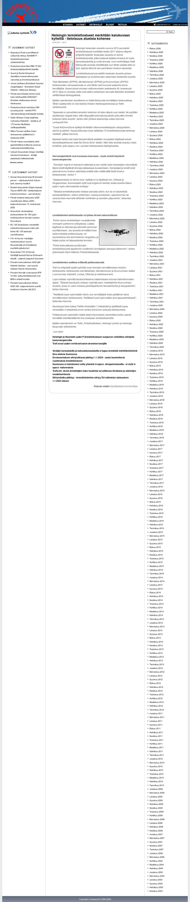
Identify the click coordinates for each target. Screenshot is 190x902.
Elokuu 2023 (155, 184)
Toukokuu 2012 (156, 694)
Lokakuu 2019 (156, 358)
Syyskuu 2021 (156, 271)
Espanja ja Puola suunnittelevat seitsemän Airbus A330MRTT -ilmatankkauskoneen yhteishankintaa (24, 57)
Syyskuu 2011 (156, 724)
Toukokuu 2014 (156, 603)
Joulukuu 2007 (156, 834)
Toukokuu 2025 (156, 104)
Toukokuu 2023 (156, 195)
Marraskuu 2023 (157, 172)
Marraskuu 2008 (157, 819)
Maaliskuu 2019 (157, 384)
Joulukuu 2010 (156, 758)
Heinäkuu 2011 (156, 732)
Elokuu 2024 (155, 138)
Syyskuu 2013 (156, 633)
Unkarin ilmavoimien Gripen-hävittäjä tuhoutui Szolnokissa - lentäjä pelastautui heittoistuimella (27, 155)
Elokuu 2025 (155, 93)
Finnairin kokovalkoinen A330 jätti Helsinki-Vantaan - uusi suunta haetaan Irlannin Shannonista (25, 265)
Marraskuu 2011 (157, 717)
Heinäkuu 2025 (156, 97)
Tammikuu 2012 (157, 709)
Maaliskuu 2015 (157, 565)
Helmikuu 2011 (156, 751)
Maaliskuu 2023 (157, 203)
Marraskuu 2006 (157, 856)
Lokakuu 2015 (156, 539)
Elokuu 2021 (155, 274)
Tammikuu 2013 (157, 664)
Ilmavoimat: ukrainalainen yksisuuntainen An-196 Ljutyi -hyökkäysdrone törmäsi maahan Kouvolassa (25, 216)
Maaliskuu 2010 (157, 777)
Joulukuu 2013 (156, 622)
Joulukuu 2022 (156, 214)
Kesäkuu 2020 (156, 327)
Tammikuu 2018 (157, 437)
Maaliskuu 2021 (157, 293)
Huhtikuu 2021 (156, 290)
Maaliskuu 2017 (157, 475)
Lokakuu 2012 (156, 675)
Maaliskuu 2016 (157, 520)
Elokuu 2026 (155, 48)
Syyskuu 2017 (156, 452)
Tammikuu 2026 (157, 74)
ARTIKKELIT (95, 24)
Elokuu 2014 (155, 592)
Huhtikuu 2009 (156, 815)
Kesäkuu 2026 (156, 55)
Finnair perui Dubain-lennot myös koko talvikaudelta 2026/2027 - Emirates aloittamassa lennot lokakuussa (25, 98)
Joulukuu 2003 (156, 872)
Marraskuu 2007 (157, 837)
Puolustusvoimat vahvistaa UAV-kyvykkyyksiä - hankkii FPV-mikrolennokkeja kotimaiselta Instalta (27, 110)
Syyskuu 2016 (156, 498)
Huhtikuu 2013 (156, 652)
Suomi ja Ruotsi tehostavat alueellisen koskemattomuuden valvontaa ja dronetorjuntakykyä (25, 76)
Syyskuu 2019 (156, 361)
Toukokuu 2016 (156, 513)
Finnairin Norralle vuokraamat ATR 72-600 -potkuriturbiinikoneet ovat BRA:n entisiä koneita (25, 275)
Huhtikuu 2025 (156, 108)
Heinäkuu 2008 (156, 826)
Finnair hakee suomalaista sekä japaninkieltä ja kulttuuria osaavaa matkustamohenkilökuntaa (26, 144)
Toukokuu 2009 (156, 811)
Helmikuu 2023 (156, 206)
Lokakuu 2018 (156, 403)
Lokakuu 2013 (156, 630)
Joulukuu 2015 (156, 532)
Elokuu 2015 (155, 547)
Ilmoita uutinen (16, 162)
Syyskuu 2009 (156, 800)
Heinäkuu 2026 (156, 52)
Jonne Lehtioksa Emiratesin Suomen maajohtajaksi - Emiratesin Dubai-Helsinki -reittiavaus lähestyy (27, 86)
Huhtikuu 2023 (156, 199)
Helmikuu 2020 (156, 342)
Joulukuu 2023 (156, 169)
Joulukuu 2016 (156, 486)
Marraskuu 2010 (157, 762)
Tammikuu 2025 (157, 120)
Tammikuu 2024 (157, 165)
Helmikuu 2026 (156, 70)
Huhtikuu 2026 (156, 63)
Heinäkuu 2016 (156, 505)
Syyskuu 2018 (156, 407)
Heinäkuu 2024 (156, 142)
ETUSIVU (68, 24)
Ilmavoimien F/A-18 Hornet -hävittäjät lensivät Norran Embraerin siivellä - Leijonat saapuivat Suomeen (26, 255)
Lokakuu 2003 (156, 879)
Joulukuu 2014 (156, 577)
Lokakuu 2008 (156, 822)
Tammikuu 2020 (157, 346)
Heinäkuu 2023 (156, 187)
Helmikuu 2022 (156, 252)
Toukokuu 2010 (156, 773)
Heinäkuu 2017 (156, 460)
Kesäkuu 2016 (156, 509)
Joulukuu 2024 (156, 123)
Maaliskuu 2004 (157, 864)
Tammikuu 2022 (157, 256)
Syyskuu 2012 (156, 679)
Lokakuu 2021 (156, 267)
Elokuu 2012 (155, 683)
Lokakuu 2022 (156, 221)
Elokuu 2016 (155, 501)
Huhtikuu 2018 (156, 426)
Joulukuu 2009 (156, 788)
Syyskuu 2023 (156, 180)
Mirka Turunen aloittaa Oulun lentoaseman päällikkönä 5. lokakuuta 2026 (23, 134)
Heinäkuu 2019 (156, 369)
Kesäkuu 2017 (156, 463)
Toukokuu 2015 (156, 558)
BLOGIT (110, 24)
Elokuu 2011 (155, 728)
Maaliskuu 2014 (157, 611)
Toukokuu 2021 (156, 286)
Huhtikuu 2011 (156, 743)
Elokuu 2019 (155, 365)
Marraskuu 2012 (157, 671)
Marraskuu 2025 (157, 82)
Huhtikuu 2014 (156, 607)
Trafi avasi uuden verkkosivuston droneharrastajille (80, 343)
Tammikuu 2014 (157, 618)
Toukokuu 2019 (156, 377)
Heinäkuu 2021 (156, 278)
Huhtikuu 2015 (156, 562)
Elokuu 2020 (155, 320)
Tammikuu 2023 (157, 210)
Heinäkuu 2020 (156, 324)
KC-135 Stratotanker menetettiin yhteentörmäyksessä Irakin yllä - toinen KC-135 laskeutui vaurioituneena (25, 229)
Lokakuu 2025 (156, 86)
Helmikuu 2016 (156, 524)
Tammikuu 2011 (157, 754)
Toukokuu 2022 (156, 240)
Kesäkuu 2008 (156, 830)
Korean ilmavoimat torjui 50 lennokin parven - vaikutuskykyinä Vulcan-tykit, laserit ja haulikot (26, 180)
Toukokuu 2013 (156, 649)
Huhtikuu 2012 (156, 698)
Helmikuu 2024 (156, 161)
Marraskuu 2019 (157, 354)
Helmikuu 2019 (156, 388)
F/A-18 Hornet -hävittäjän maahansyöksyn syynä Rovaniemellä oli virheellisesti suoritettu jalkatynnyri (23, 243)
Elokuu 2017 (155, 456)
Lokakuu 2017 (156, 448)
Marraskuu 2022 (157, 218)
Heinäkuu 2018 (156, 414)
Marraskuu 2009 (157, 792)
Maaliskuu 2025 (157, 112)
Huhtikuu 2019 (156, 380)
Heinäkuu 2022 (156, 233)
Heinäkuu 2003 (156, 887)
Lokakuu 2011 (156, 720)
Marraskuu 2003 (157, 875)
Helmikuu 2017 (156, 479)
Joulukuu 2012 (156, 667)
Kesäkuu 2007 (156, 845)
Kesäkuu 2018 (156, 418)
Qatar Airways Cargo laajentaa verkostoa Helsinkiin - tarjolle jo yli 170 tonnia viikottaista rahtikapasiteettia (26, 122)
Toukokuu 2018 (156, 422)
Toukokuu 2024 (156, 150)
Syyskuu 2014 (156, 588)
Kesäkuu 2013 (156, 645)
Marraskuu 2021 (157, 263)
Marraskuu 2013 (157, 626)
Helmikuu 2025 (156, 116)
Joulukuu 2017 (156, 441)
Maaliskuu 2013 (157, 656)
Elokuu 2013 (155, 637)
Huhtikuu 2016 (156, 516)
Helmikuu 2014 (156, 615)
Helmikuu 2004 (156, 868)
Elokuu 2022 (155, 229)
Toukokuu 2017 (156, 467)
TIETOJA (122, 24)
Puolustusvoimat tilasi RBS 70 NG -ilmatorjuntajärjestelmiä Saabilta (26, 67)
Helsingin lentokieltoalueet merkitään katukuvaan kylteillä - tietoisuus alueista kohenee (91, 37)
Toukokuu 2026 (156, 59)
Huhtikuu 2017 (156, 471)
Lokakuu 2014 (156, 584)
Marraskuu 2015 (157, 535)
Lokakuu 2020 (156, 312)
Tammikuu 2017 (157, 482)
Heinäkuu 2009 (156, 803)
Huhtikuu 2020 (156, 335)
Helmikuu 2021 (156, 297)
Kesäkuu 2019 (156, 373)
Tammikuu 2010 (157, 785)
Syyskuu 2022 (156, 225)
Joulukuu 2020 (156, 305)
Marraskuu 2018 (157, 399)
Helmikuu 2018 (156, 433)
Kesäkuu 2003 (156, 890)
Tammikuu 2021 (157, 301)
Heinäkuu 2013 (156, 641)
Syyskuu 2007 (156, 841)
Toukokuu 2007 (156, 849)
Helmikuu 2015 (156, 569)
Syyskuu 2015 (156, 543)
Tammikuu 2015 (157, 573)
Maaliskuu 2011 (157, 747)
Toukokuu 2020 (156, 331)
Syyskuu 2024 (156, 135)
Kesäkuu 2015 (156, 554)
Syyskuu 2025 (156, 89)
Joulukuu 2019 (156, 350)
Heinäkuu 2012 (156, 686)
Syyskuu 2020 (156, 316)
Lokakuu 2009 (156, 796)
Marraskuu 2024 (157, 127)
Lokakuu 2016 (156, 494)
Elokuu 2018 (155, 411)
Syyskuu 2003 (156, 883)
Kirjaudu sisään (102, 386)
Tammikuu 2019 (157, 392)
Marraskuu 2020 (157, 308)
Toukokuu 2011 (156, 739)
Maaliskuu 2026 (157, 67)
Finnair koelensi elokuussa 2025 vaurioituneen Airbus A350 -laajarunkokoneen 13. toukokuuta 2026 (25, 202)
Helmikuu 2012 (156, 705)
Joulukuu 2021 (156, 259)
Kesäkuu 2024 (156, 146)
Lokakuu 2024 (156, 131)
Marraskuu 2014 (157, 581)
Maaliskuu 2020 (157, 339)
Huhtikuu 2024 (156, 154)
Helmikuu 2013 (156, 660)
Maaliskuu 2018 (157, 429)
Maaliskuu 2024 (157, 157)
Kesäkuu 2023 (156, 191)
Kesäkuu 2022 (156, 237)
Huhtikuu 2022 (156, 244)
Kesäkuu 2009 (156, 807)
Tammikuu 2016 (157, 528)
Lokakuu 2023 (156, 176)
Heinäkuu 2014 (156, 596)
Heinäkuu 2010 (156, 769)
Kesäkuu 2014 (156, 599)
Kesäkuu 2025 (156, 101)
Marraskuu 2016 (157, 490)
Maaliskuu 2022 (157, 248)
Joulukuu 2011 (156, 713)
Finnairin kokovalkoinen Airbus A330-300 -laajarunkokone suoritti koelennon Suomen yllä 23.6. (25, 286)
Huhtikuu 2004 (156, 860)
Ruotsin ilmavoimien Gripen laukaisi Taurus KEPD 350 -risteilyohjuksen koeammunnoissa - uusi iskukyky (26, 190)
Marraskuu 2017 (157, 445)
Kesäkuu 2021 (156, 282)
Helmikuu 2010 (156, 781)
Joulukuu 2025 (156, 78)
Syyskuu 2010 (156, 766)
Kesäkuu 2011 (156, 735)
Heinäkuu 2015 (156, 550)
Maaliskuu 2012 (157, 701)
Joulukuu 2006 (156, 853)
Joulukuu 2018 (156, 395)
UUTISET (81, 24)
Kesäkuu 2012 (156, 690)
